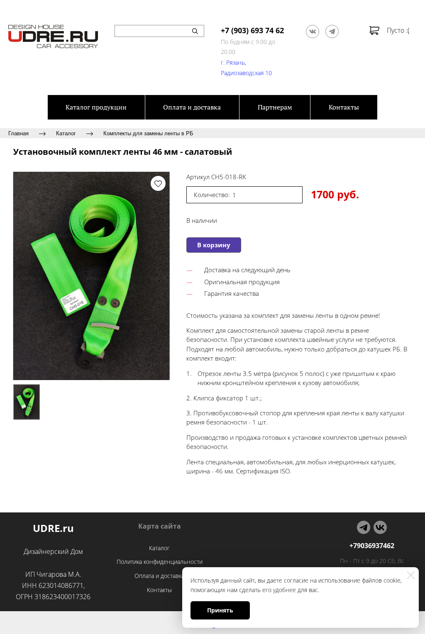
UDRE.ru (53, 528)
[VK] (380, 527)
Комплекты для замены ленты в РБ (148, 133)
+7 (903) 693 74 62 (252, 30)
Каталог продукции (96, 107)
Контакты (344, 107)
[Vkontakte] (312, 31)
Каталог (66, 133)
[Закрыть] (411, 575)
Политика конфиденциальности (160, 562)
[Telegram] (332, 31)
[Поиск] (195, 31)
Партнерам (275, 107)
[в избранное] (158, 183)
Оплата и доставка (192, 107)
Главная (18, 133)
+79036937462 (371, 545)
